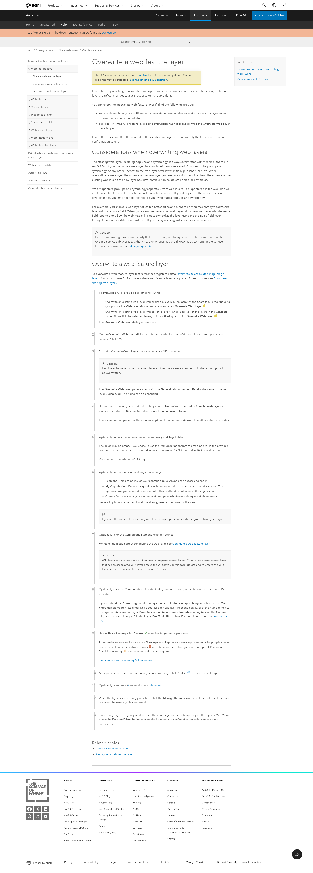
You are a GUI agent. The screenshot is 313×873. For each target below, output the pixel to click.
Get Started (47, 24)
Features (181, 15)
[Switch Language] (274, 5)
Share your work (45, 50)
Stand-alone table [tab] (42, 122)
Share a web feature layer (47, 76)
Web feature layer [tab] (42, 68)
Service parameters (39, 180)
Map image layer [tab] (41, 114)
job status (155, 685)
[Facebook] (29, 809)
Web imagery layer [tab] (42, 137)
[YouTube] (45, 816)
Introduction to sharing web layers (48, 60)
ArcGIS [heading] (68, 780)
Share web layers (68, 50)
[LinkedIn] (45, 809)
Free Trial (242, 15)
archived (143, 75)
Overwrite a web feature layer (50, 91)
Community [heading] (105, 780)
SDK (115, 24)
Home (30, 24)
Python (102, 24)
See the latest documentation (148, 79)
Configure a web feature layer (50, 84)
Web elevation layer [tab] (43, 145)
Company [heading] (172, 780)
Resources (201, 15)
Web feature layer (92, 50)
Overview (162, 15)
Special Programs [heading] (212, 780)
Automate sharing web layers (45, 188)
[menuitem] (78, 790)
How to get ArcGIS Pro (269, 15)
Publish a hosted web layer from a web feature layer (50, 155)
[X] (37, 809)
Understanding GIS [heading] (144, 780)
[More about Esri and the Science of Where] (37, 791)
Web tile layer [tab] (39, 99)
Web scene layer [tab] (41, 130)
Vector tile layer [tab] (40, 107)
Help (64, 24)
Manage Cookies (195, 862)
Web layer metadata (39, 165)
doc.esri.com (109, 32)
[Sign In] (285, 5)
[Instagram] (37, 816)
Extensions (222, 15)
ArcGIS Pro (33, 15)
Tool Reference (82, 24)
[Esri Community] (29, 816)
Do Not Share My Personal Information (239, 862)
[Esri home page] (33, 5)
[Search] (264, 5)
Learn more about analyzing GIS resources (125, 660)
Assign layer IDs (37, 172)
